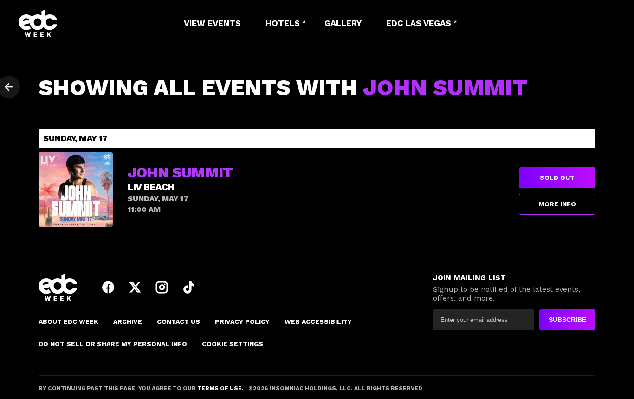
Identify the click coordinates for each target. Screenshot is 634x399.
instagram (162, 287)
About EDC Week (68, 321)
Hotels (282, 23)
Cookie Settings (232, 343)
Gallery (343, 23)
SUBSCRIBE (567, 319)
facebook (108, 287)
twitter (135, 287)
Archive (127, 321)
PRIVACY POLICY (242, 321)
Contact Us (178, 321)
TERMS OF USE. (220, 388)
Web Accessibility (318, 321)
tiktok (189, 287)
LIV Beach (151, 186)
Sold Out (557, 177)
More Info (557, 204)
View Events (212, 23)
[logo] (70, 23)
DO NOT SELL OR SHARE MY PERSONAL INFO (113, 343)
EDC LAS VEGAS (418, 23)
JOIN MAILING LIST (469, 277)
